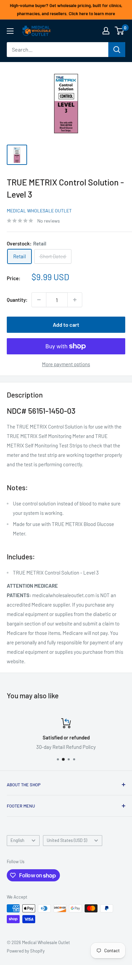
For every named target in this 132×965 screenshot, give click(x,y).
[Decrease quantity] (39, 300)
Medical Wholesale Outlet (39, 210)
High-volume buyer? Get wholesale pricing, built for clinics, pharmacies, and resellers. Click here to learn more (66, 9)
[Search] (116, 49)
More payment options (66, 364)
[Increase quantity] (75, 300)
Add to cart (66, 324)
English (17, 840)
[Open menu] (10, 31)
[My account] (106, 30)
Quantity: (17, 300)
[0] (119, 31)
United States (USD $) (67, 840)
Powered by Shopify (26, 951)
